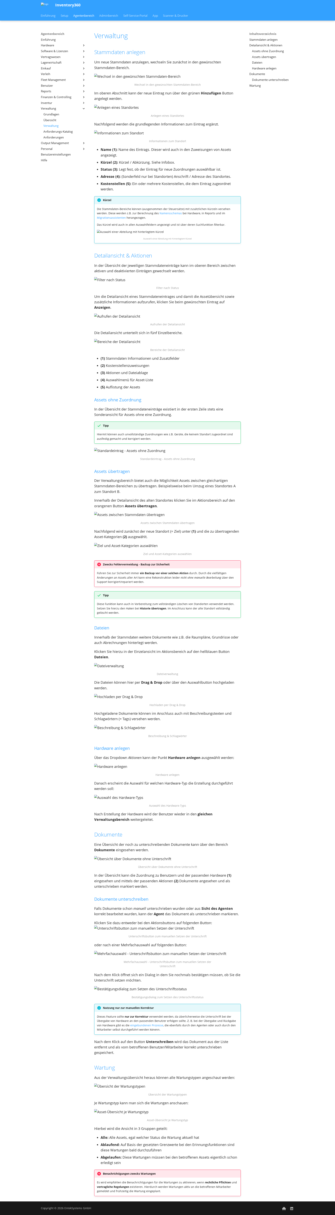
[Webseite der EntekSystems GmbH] (284, 1208)
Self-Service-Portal (135, 15)
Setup (64, 15)
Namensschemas (171, 213)
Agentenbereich (83, 15)
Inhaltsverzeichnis (262, 34)
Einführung (48, 15)
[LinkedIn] (291, 1208)
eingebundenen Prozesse (146, 1025)
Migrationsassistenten (111, 217)
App (155, 15)
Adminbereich (108, 15)
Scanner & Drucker (175, 15)
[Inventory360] (44, 5)
